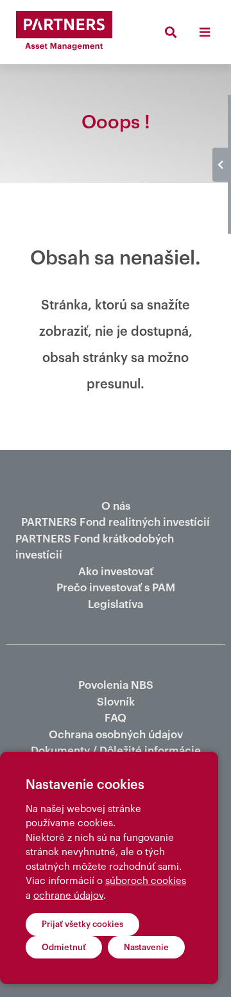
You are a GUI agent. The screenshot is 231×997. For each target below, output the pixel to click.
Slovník (116, 702)
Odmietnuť (64, 947)
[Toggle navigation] (204, 32)
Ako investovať (115, 571)
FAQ (115, 718)
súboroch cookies (145, 881)
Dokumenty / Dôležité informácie (116, 750)
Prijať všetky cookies (82, 924)
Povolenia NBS (115, 685)
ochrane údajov (68, 896)
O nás (115, 506)
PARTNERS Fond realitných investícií (115, 522)
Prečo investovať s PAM (115, 587)
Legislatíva (115, 604)
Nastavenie (146, 947)
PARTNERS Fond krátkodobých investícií (94, 547)
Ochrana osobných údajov (116, 734)
